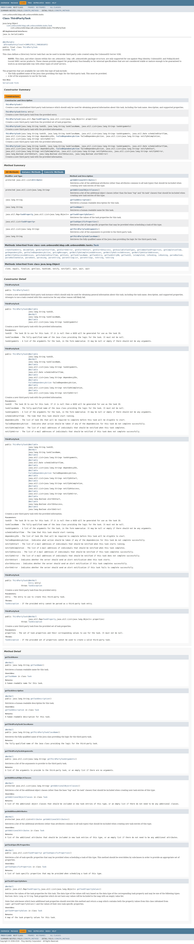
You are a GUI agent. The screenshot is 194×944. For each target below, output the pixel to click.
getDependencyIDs (13, 252)
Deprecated (38, 3)
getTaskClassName (79, 255)
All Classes (55, 7)
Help (54, 3)
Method (35, 11)
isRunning (163, 255)
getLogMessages (60, 252)
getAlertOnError (65, 250)
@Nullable (33, 309)
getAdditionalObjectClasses (84, 190)
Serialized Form (10, 83)
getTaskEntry (96, 255)
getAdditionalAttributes (82, 180)
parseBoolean (176, 255)
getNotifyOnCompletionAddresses (85, 252)
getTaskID (126, 255)
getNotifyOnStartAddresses (145, 252)
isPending (151, 255)
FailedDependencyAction (67, 136)
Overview (5, 3)
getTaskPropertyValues (81, 214)
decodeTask (28, 250)
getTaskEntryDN (111, 255)
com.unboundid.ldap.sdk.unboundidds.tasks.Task (29, 26)
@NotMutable (8, 42)
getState (64, 255)
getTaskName (76, 207)
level (21, 45)
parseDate (30, 258)
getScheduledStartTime (47, 255)
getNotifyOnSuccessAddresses (19, 255)
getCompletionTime (172, 250)
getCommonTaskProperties (149, 250)
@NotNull (32, 314)
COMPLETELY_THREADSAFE (36, 45)
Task (13, 50)
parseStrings (86, 258)
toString (99, 258)
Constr (27, 11)
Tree (30, 3)
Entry (24, 112)
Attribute (36, 180)
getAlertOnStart (83, 250)
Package (14, 3)
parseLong (41, 258)
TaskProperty (42, 119)
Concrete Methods (53, 172)
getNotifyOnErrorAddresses (116, 252)
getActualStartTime (45, 250)
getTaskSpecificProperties (83, 222)
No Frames (40, 7)
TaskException (35, 586)
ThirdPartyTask (30, 47)
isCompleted (139, 255)
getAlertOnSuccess (102, 250)
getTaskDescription (79, 200)
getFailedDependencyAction (37, 252)
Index (47, 3)
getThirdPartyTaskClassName (84, 236)
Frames (31, 7)
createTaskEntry (13, 250)
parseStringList (70, 258)
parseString (54, 258)
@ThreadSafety (10, 45)
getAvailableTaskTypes (124, 250)
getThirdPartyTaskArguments (84, 229)
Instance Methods (31, 172)
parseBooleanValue (14, 258)
